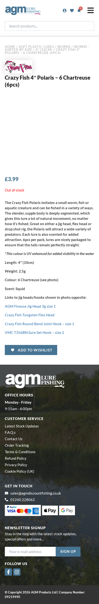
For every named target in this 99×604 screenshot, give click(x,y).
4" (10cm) (44, 49)
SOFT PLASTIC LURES (36, 47)
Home (10, 47)
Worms (64, 47)
